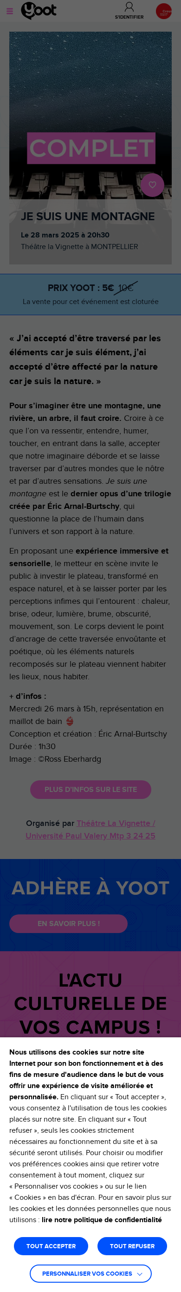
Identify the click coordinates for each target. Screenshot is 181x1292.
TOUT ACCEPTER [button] (51, 1247)
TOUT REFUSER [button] (132, 1247)
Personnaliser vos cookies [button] (87, 1274)
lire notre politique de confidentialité (102, 1220)
